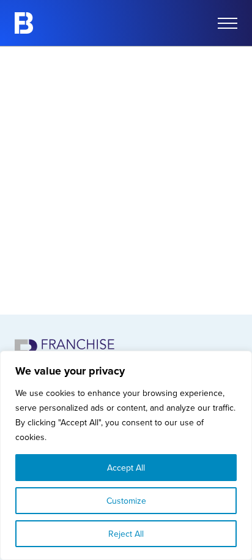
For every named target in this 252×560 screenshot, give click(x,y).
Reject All (126, 534)
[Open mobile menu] (227, 23)
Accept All (126, 467)
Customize (126, 501)
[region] (126, 455)
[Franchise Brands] (24, 23)
